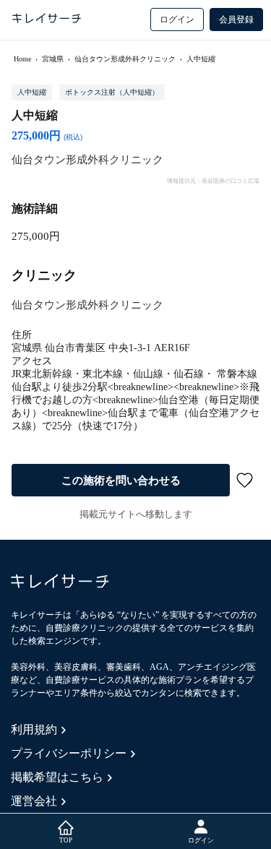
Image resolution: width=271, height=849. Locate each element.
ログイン (177, 19)
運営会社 (34, 801)
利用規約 (34, 729)
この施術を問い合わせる (121, 480)
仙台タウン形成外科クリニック (125, 59)
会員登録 (236, 19)
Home (22, 59)
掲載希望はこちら (57, 777)
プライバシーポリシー (68, 753)
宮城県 (53, 59)
